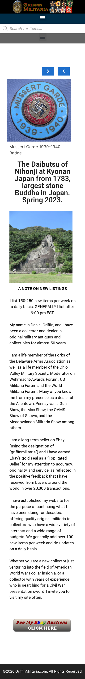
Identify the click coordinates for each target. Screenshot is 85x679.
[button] (43, 17)
